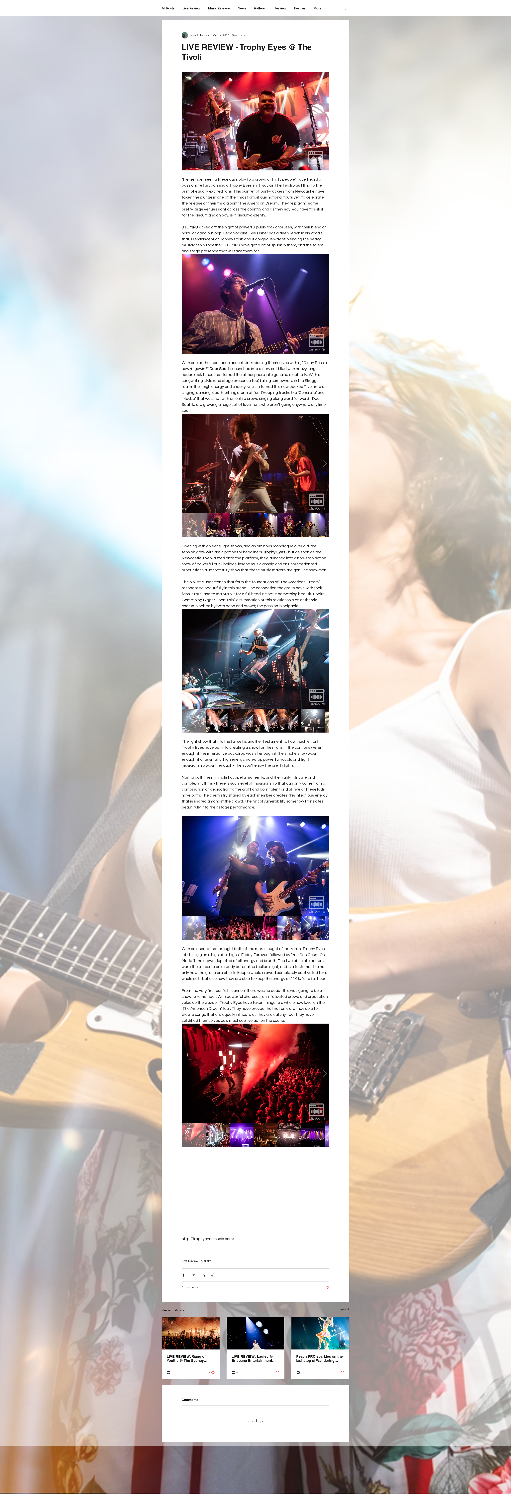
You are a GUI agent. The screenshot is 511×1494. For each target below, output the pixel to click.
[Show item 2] (218, 525)
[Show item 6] (313, 525)
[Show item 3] (242, 525)
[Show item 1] (194, 525)
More (318, 8)
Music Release (219, 8)
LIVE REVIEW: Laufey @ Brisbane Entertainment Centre (252, 1352)
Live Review (191, 8)
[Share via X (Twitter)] (193, 1269)
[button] (344, 8)
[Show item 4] (265, 525)
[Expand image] (255, 304)
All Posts (168, 8)
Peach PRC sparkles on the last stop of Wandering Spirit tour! (319, 1352)
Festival (300, 8)
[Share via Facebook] (183, 1269)
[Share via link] (213, 1269)
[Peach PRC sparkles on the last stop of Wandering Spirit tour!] (320, 1327)
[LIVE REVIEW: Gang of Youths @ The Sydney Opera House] (191, 1327)
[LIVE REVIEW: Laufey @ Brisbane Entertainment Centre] (255, 1327)
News (242, 8)
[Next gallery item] (324, 304)
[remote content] (255, 1191)
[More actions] (327, 35)
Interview (279, 8)
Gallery (259, 8)
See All (345, 1303)
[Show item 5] (289, 525)
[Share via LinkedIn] (203, 1269)
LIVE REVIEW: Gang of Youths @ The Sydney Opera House (186, 1352)
